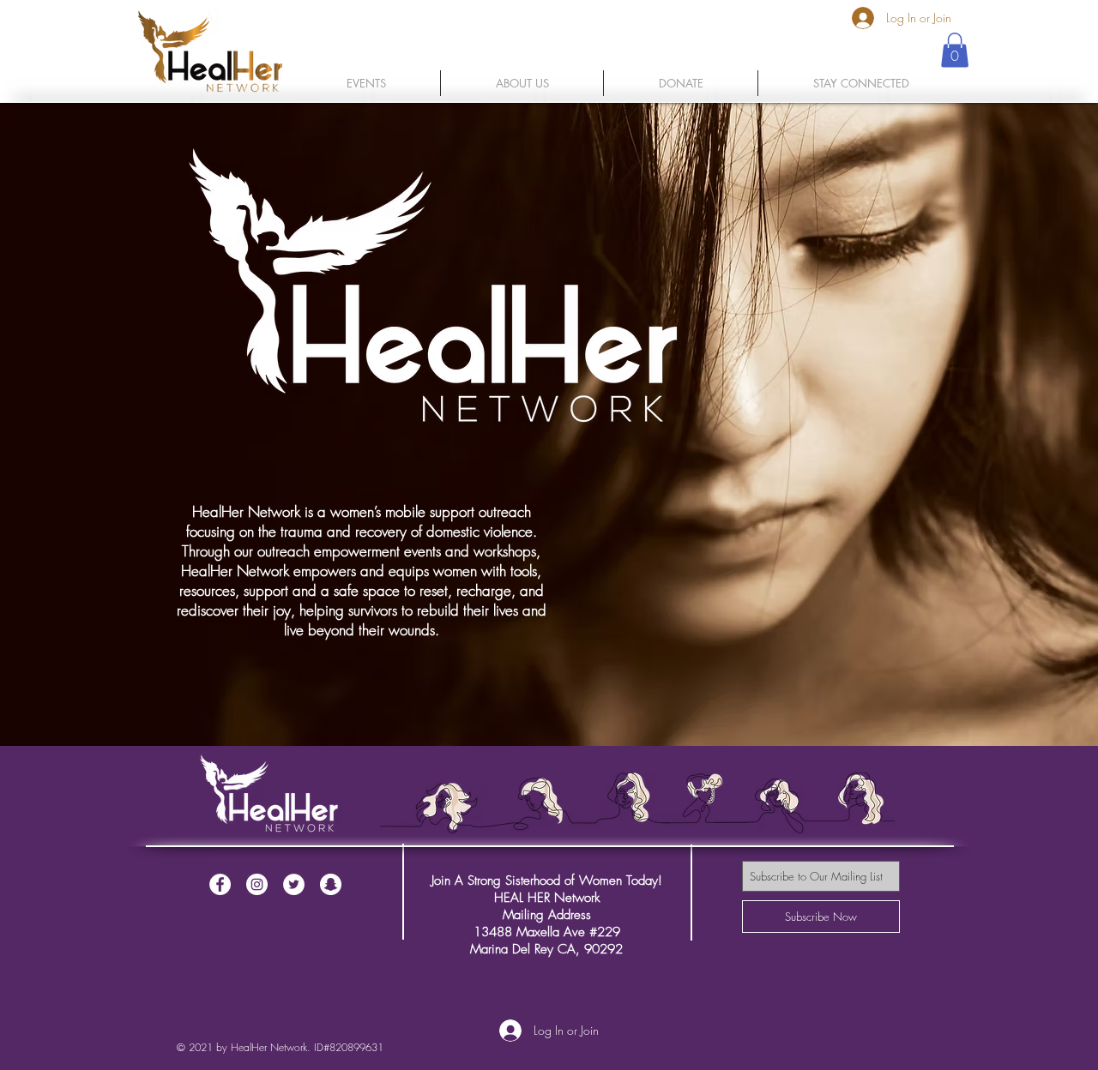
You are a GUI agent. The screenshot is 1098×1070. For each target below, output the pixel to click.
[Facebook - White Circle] (220, 884)
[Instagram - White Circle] (257, 884)
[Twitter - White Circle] (294, 884)
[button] (366, 83)
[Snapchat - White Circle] (330, 884)
